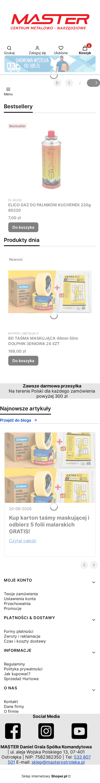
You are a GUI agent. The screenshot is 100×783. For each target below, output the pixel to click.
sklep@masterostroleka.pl (58, 762)
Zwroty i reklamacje (22, 636)
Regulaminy (14, 664)
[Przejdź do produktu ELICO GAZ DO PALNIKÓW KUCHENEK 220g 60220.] (50, 158)
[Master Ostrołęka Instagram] (46, 737)
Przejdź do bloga (15, 420)
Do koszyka (23, 227)
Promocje (12, 608)
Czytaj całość (22, 540)
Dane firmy (14, 706)
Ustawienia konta (20, 598)
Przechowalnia (17, 603)
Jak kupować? (17, 673)
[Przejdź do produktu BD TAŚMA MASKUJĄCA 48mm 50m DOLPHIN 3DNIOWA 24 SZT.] (50, 291)
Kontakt (11, 701)
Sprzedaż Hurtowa (21, 678)
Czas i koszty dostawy (25, 641)
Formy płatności (18, 631)
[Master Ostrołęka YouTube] (79, 737)
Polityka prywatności (23, 668)
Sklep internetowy (44, 776)
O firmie (11, 711)
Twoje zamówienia (21, 593)
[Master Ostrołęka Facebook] (13, 737)
